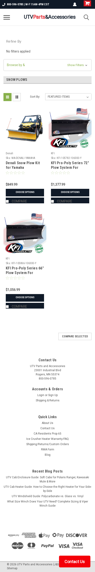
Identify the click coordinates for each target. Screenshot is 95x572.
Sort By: (35, 96)
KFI (53, 153)
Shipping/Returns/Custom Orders (47, 444)
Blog (47, 454)
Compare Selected (75, 336)
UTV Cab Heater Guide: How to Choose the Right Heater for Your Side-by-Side (48, 489)
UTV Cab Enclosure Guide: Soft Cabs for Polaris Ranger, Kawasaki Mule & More (47, 479)
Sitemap (12, 568)
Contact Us (47, 428)
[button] (47, 65)
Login (40, 395)
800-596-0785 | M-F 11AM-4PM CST (28, 4)
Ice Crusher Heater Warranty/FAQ (47, 439)
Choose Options (25, 192)
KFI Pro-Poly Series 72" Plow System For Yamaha (70, 167)
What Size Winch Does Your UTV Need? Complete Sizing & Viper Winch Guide (47, 503)
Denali (9, 153)
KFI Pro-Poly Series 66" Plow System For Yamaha (25, 273)
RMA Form (47, 449)
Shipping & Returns (47, 400)
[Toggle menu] (6, 17)
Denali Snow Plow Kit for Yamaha (23, 165)
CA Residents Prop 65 (47, 433)
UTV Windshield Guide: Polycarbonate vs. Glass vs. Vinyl (47, 496)
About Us (47, 423)
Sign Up (53, 395)
